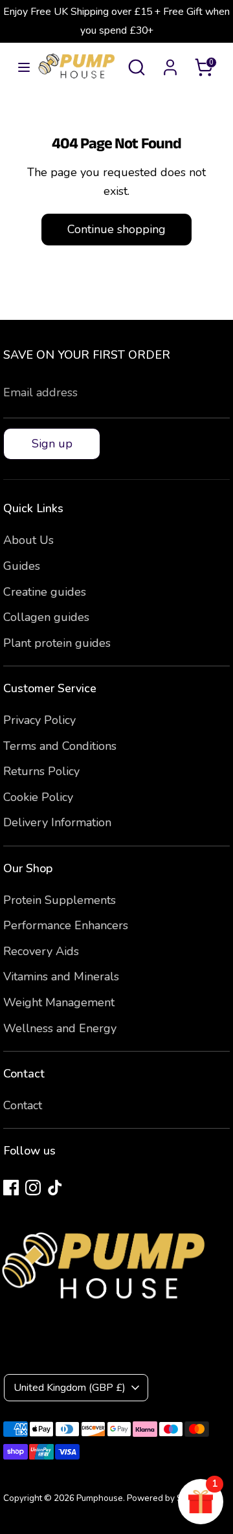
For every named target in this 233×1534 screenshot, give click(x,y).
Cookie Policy (38, 797)
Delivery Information (57, 822)
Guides (21, 566)
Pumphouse (99, 1498)
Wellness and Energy (59, 1028)
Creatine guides (44, 592)
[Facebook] (11, 1187)
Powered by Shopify (167, 1498)
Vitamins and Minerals (61, 976)
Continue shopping (116, 229)
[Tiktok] (55, 1187)
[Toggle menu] (19, 67)
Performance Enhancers (65, 925)
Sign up (52, 443)
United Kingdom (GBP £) (70, 1388)
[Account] (170, 63)
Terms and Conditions (59, 746)
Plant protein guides (57, 643)
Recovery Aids (41, 951)
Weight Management (59, 1002)
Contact (22, 1105)
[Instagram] (33, 1187)
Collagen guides (46, 617)
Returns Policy (41, 771)
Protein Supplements (59, 900)
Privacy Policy (39, 720)
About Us (28, 540)
